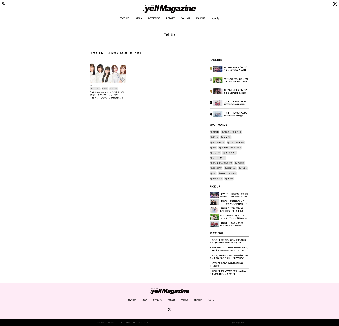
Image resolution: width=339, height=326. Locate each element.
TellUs (106, 89)
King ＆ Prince (218, 142)
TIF (214, 173)
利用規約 (110, 322)
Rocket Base (96, 89)
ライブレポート (219, 158)
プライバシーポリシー (126, 322)
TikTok (244, 168)
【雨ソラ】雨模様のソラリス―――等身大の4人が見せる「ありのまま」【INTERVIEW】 (229, 256)
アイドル (114, 89)
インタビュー (231, 152)
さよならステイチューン (231, 147)
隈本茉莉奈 (217, 168)
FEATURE (124, 18)
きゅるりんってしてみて (222, 163)
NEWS (138, 18)
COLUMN (185, 18)
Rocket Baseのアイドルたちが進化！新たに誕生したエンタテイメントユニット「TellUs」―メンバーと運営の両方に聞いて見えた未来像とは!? (107, 95)
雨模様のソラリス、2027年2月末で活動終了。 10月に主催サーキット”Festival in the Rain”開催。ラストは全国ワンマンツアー (229, 249)
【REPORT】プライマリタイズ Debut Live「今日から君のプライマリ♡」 (228, 272)
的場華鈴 (241, 163)
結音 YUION (217, 178)
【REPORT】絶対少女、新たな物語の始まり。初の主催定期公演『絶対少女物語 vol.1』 (229, 241)
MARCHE (200, 18)
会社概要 (100, 322)
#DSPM (216, 132)
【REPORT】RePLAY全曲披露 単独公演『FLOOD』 (226, 264)
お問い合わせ (143, 322)
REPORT (170, 18)
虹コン (215, 137)
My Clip (215, 18)
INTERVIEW (154, 18)
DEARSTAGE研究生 (228, 173)
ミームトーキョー (237, 142)
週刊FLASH (231, 168)
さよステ (216, 152)
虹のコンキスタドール (232, 132)
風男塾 (230, 178)
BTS (214, 147)
